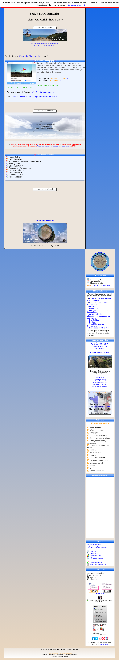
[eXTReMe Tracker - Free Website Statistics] (100, 597)
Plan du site (95, 553)
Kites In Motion (15, 177)
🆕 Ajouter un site (94, 279)
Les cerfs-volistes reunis (99, 343)
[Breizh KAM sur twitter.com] (96, 638)
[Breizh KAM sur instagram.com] (100, 638)
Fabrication (94, 450)
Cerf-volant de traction (98, 435)
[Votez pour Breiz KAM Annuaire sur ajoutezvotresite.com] (100, 593)
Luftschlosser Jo (16, 174)
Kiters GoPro (14, 157)
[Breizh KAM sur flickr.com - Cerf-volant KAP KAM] (106, 638)
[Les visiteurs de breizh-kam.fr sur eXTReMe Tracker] (100, 601)
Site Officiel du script (94, 544)
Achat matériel (95, 428)
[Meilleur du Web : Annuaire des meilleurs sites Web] (93, 591)
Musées (93, 468)
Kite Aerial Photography (44, 61)
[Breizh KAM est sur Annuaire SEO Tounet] (107, 591)
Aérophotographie (97, 430)
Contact (94, 551)
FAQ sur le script (93, 546)
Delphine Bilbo (15, 159)
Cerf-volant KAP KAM (99, 346)
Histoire (93, 455)
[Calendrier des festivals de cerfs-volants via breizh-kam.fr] (100, 261)
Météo (92, 466)
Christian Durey (16, 166)
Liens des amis (96, 562)
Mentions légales (97, 558)
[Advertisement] (45, 125)
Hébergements (96, 452)
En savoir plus (74, 5)
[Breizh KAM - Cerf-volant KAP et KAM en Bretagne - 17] (100, 362)
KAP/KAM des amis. (99, 345)
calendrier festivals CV (98, 564)
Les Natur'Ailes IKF (17, 170)
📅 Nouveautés (93, 281)
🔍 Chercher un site (95, 283)
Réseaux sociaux (97, 471)
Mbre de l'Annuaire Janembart (97, 548)
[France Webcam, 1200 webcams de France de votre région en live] (100, 404)
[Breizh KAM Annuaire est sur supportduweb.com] (100, 614)
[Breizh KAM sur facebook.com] (93, 638)
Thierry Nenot (15, 164)
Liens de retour (96, 555)
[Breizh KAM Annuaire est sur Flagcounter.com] (100, 629)
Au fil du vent (99, 348)
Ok (84, 5)
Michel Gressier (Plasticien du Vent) (25, 161)
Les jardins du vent (97, 458)
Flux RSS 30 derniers (101, 285)
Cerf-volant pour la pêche (100, 438)
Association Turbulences (20, 168)
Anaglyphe (94, 433)
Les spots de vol (96, 463)
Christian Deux (15, 172)
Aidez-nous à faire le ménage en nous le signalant (53, 146)
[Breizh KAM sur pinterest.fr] (103, 638)
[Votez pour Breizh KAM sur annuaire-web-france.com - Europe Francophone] (107, 584)
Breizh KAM (104, 644)
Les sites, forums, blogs (99, 460)
